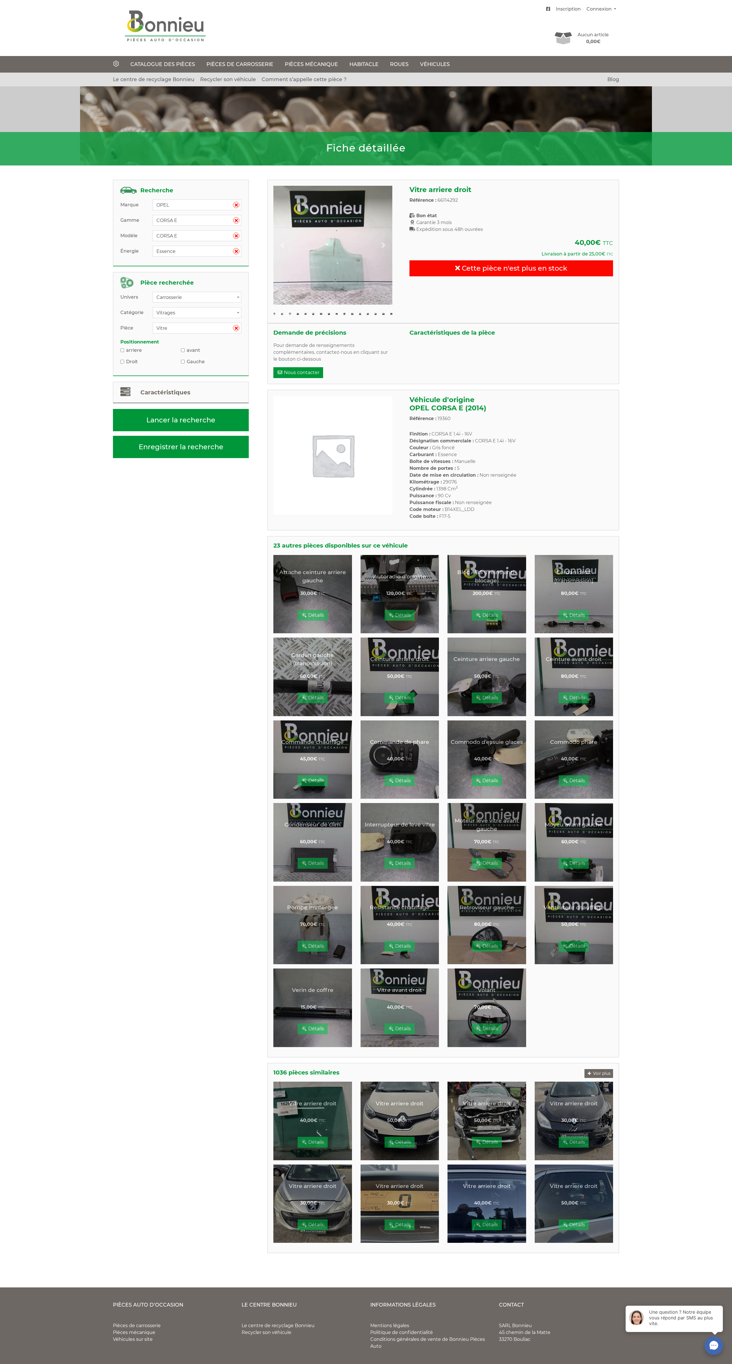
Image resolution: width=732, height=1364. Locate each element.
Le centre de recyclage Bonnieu (153, 79)
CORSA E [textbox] (194, 220)
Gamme (129, 220)
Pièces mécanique (311, 64)
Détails (315, 615)
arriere (134, 350)
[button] (282, 245)
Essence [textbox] (194, 251)
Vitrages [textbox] (165, 312)
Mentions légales (389, 1325)
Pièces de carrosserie (239, 64)
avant (193, 350)
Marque (129, 204)
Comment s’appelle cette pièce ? (304, 79)
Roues (399, 64)
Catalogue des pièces (162, 64)
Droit (132, 361)
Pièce (126, 328)
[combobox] (197, 204)
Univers (129, 297)
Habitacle (364, 64)
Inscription (568, 9)
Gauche (196, 361)
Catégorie (132, 312)
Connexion (599, 9)
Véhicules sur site (133, 1339)
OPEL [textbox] (194, 205)
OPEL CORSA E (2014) (447, 408)
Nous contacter (301, 372)
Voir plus (601, 1073)
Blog (613, 79)
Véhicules (435, 64)
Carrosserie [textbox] (169, 297)
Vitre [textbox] (194, 328)
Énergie (129, 251)
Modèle (129, 235)
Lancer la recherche (180, 420)
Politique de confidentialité (401, 1332)
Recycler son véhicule (228, 79)
